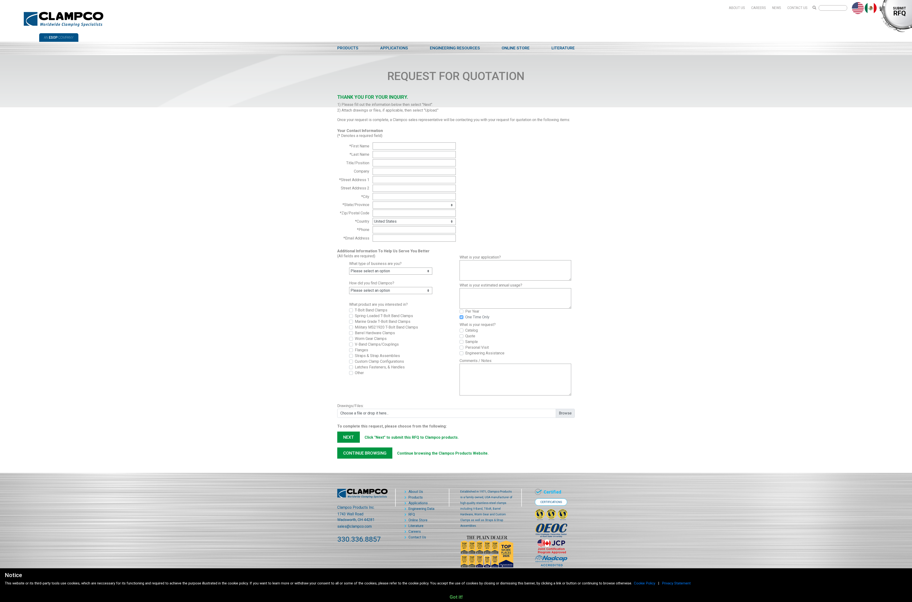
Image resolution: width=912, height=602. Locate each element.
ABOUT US (737, 8)
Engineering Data (421, 509)
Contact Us (417, 537)
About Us (415, 491)
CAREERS (758, 8)
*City (365, 196)
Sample (471, 341)
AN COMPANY (59, 37)
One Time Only (477, 317)
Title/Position (357, 163)
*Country (362, 221)
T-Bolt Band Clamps (371, 310)
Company (361, 171)
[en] (856, 8)
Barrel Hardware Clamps (375, 333)
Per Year (472, 311)
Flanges (361, 350)
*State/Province (355, 204)
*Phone (363, 229)
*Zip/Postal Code (354, 213)
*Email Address (356, 238)
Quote (470, 336)
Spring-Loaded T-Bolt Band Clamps (384, 316)
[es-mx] (869, 8)
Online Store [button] (418, 520)
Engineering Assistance (484, 353)
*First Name (359, 146)
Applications (418, 503)
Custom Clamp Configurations (379, 361)
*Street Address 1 (354, 180)
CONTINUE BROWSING (364, 453)
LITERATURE (563, 48)
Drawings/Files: (350, 406)
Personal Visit (477, 347)
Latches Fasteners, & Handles (380, 367)
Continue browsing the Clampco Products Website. (443, 453)
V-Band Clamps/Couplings (377, 344)
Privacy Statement (676, 583)
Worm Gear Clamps (371, 338)
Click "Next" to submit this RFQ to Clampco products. (412, 437)
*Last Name (359, 154)
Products (415, 497)
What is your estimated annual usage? (491, 285)
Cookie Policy (644, 583)
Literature (415, 526)
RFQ (411, 514)
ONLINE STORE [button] (516, 48)
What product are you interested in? (378, 304)
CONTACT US (797, 8)
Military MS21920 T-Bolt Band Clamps (386, 327)
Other (359, 373)
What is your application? (480, 257)
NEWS (776, 8)
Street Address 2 (355, 188)
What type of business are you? (375, 263)
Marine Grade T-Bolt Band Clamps (382, 321)
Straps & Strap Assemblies (377, 355)
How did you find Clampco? (371, 283)
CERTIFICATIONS (551, 502)
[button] (347, 48)
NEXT (348, 437)
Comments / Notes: (476, 360)
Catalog (471, 330)
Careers (414, 531)
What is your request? (478, 324)
